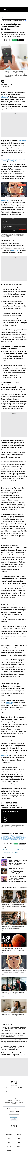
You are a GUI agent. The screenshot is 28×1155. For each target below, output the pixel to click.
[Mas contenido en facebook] (11, 1126)
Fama (9, 1142)
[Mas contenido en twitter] (14, 1126)
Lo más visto (6, 857)
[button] (5, 819)
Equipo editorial (14, 1085)
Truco (16, 852)
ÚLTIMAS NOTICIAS (7, 1024)
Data (19, 1138)
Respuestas (9, 1134)
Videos (19, 1134)
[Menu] (2, 9)
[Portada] (14, 1084)
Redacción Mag (8, 84)
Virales (9, 1146)
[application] (14, 816)
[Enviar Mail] (2, 84)
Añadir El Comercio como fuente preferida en (14, 20)
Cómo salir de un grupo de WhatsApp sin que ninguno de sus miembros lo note (12, 839)
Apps (5, 852)
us (9, 1138)
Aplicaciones (13, 850)
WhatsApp (9, 703)
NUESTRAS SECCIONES (14, 1131)
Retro (19, 1142)
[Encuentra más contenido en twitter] (6, 40)
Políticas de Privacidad (14, 1111)
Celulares (10, 852)
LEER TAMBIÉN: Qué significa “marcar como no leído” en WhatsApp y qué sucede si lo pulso (13, 160)
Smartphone (21, 850)
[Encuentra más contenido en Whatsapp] (9, 40)
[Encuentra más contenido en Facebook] (2, 40)
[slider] (14, 61)
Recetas (19, 1146)
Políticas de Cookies (14, 1114)
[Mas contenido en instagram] (16, 1126)
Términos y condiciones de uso (14, 1108)
